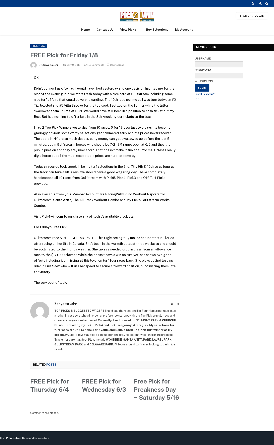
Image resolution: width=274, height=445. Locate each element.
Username (203, 58)
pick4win (43, 438)
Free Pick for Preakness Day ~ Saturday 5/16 (156, 389)
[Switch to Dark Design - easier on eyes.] (260, 3)
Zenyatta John (50, 65)
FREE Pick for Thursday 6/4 (49, 385)
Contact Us (105, 29)
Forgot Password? (205, 94)
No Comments (95, 65)
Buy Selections (157, 29)
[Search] (266, 3)
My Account (184, 29)
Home (85, 29)
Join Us (198, 98)
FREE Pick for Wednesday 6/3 (104, 385)
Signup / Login (252, 15)
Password (203, 69)
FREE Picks (38, 46)
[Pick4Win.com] (137, 15)
